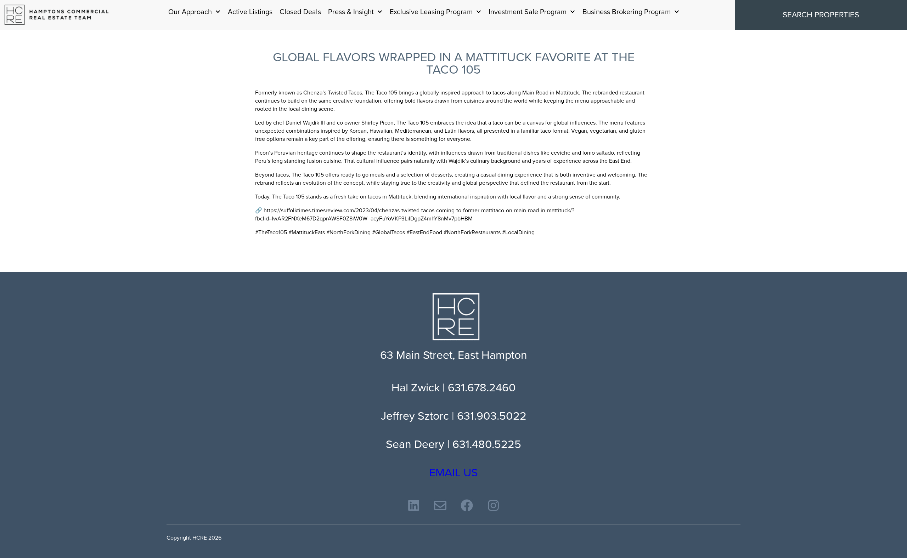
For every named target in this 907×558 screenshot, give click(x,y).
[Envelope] (440, 505)
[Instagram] (493, 505)
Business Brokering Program (626, 11)
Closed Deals (300, 11)
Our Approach (190, 11)
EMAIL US (453, 472)
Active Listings (250, 11)
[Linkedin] (413, 505)
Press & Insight (351, 11)
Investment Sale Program (528, 11)
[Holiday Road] (57, 15)
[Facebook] (467, 505)
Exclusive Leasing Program (431, 11)
